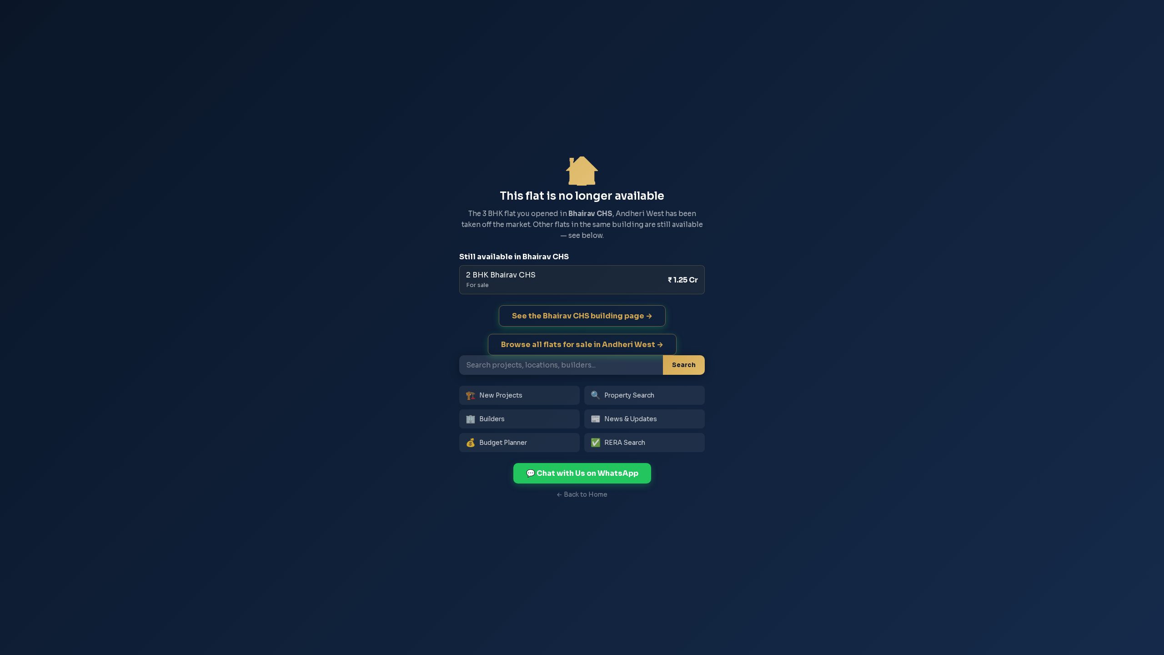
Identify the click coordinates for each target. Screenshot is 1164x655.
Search (684, 365)
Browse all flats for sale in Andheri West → (582, 344)
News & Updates (624, 419)
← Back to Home (582, 495)
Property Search (622, 395)
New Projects (494, 395)
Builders (485, 419)
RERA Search (618, 443)
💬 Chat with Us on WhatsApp (582, 473)
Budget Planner (496, 443)
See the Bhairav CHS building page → (582, 316)
